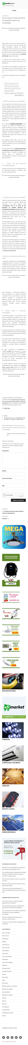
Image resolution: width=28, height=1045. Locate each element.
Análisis (4, 941)
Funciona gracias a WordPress (9, 1041)
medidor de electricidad (10, 250)
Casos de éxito (6, 947)
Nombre (4, 471)
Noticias (4, 998)
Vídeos (4, 1015)
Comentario (5, 450)
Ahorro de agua (6, 932)
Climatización (5, 950)
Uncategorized (6, 1009)
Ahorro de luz (5, 935)
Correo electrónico (7, 478)
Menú (14, 10)
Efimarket (4, 965)
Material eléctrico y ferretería (9, 986)
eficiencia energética (7, 962)
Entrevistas (5, 977)
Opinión (4, 1001)
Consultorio (5, 953)
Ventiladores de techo (7, 1012)
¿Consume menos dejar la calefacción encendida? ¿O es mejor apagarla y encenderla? (14, 912)
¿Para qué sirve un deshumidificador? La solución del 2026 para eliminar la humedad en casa (14, 890)
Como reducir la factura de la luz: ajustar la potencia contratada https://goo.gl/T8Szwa (14, 88)
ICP (5, 263)
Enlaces (4, 974)
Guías (6, 415)
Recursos (4, 1004)
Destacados (5, 959)
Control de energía (7, 956)
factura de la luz (9, 418)
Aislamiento (5, 938)
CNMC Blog (7, 408)
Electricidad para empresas (9, 906)
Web (3, 485)
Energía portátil (6, 968)
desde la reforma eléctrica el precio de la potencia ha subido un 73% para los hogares (13, 401)
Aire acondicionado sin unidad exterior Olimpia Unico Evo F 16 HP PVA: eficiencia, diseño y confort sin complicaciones (14, 874)
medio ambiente (6, 992)
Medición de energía (7, 989)
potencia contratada (16, 123)
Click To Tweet (18, 95)
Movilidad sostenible (7, 995)
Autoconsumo (5, 944)
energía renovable (6, 971)
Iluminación (5, 983)
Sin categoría (5, 1007)
